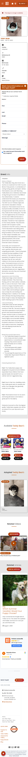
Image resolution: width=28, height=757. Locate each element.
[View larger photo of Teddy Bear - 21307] (9, 439)
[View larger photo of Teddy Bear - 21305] (22, 439)
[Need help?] (3, 753)
